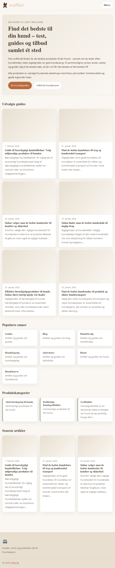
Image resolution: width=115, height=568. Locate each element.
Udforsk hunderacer (47, 85)
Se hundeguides (20, 85)
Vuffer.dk (14, 562)
